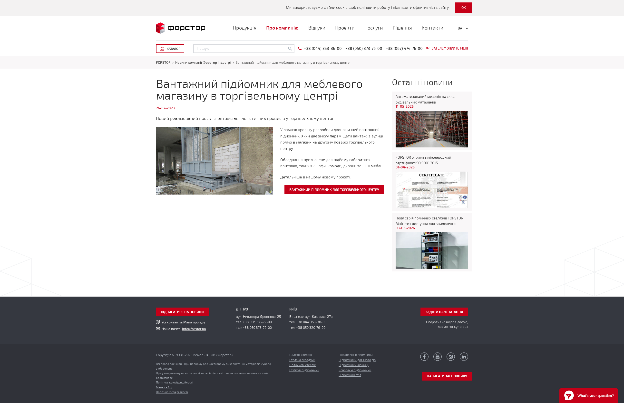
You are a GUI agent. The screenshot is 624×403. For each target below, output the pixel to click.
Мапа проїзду (194, 322)
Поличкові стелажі (302, 365)
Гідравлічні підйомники (356, 355)
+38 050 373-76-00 (257, 328)
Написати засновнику (447, 376)
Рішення (402, 28)
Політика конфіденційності (174, 382)
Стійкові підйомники (304, 370)
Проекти (345, 28)
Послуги (373, 28)
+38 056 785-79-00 (257, 322)
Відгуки (316, 28)
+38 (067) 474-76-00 (404, 48)
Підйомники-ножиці (354, 365)
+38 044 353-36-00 (311, 322)
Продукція (244, 28)
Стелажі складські (302, 360)
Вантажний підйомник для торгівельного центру (334, 190)
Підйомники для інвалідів (357, 360)
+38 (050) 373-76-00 (363, 48)
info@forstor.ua (194, 329)
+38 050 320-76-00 (310, 328)
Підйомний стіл (350, 375)
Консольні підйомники (355, 370)
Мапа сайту (164, 387)
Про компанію (282, 28)
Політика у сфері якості (172, 392)
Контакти (432, 28)
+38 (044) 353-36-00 (323, 48)
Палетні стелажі (300, 355)
